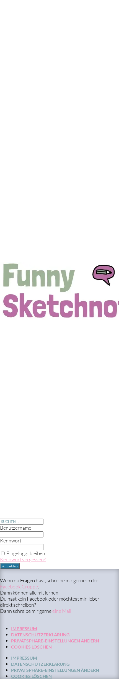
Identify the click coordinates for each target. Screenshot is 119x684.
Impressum (24, 628)
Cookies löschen (31, 646)
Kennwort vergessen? (23, 559)
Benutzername (15, 528)
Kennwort (10, 540)
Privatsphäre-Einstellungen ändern (55, 640)
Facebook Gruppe (19, 586)
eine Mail (61, 611)
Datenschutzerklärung (40, 634)
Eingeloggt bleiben (25, 553)
